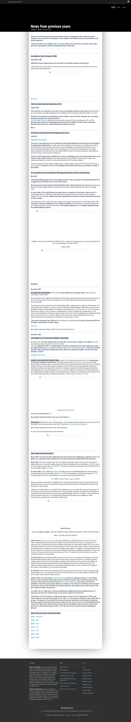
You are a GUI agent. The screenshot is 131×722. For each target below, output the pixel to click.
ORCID (36, 686)
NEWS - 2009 (35, 634)
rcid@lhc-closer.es (70, 715)
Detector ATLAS (86, 673)
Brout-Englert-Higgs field (68, 582)
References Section (87, 711)
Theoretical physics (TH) (67, 675)
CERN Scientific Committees (68, 683)
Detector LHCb (86, 678)
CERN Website (42, 140)
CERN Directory (64, 670)
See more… (34, 326)
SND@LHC (43, 120)
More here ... (34, 99)
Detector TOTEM (87, 681)
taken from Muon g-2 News (79, 374)
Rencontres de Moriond (48, 541)
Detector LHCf (86, 684)
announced (60, 370)
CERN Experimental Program (68, 673)
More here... (34, 284)
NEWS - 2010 (35, 630)
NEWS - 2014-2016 (37, 617)
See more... (50, 468)
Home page (60, 44)
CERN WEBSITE (64, 667)
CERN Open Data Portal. (38, 355)
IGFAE (50, 682)
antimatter (34, 552)
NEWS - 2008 (35, 637)
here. (50, 414)
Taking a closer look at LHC (14, 2)
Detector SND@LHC (88, 693)
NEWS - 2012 (35, 624)
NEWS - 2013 (35, 620)
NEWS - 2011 (35, 627)
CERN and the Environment (68, 689)
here (73, 329)
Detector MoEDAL (87, 687)
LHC (83, 667)
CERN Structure (64, 686)
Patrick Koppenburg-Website (78, 424)
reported (72, 490)
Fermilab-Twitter (69, 410)
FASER (35, 120)
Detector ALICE (86, 675)
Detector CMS (86, 670)
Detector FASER (86, 690)
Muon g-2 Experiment (83, 362)
